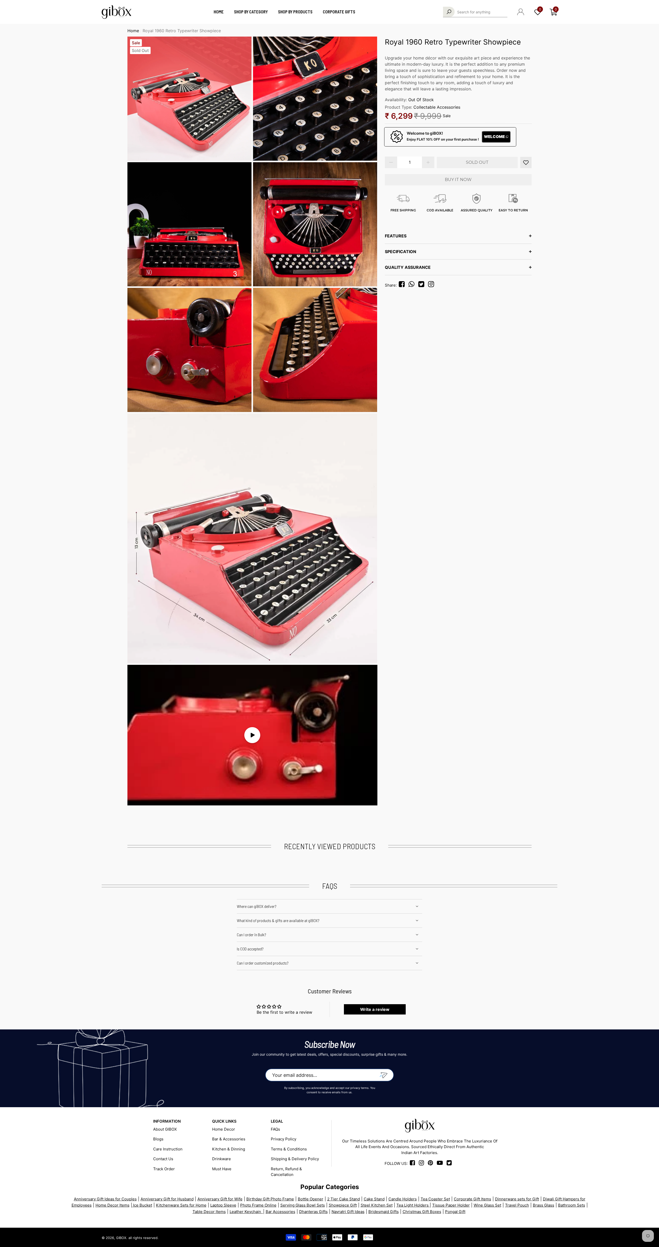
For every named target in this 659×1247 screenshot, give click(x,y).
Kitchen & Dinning (228, 1149)
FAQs (275, 1129)
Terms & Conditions (289, 1149)
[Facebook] (402, 285)
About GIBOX (165, 1129)
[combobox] (482, 12)
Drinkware (221, 1158)
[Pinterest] (517, 1237)
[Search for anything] (475, 12)
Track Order (164, 1168)
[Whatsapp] (413, 285)
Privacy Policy (283, 1139)
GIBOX (121, 1238)
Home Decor (223, 1129)
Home (133, 30)
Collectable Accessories (436, 107)
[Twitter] (422, 285)
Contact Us (163, 1158)
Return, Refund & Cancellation (286, 1171)
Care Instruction (168, 1149)
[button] (553, 12)
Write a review (374, 1009)
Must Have (221, 1168)
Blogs (158, 1139)
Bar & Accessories (228, 1139)
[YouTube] (535, 1237)
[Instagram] (432, 285)
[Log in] (520, 11)
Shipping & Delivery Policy (295, 1158)
